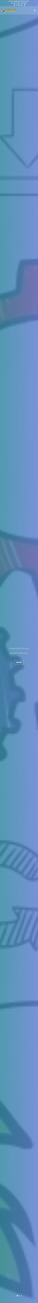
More (19, 662)
